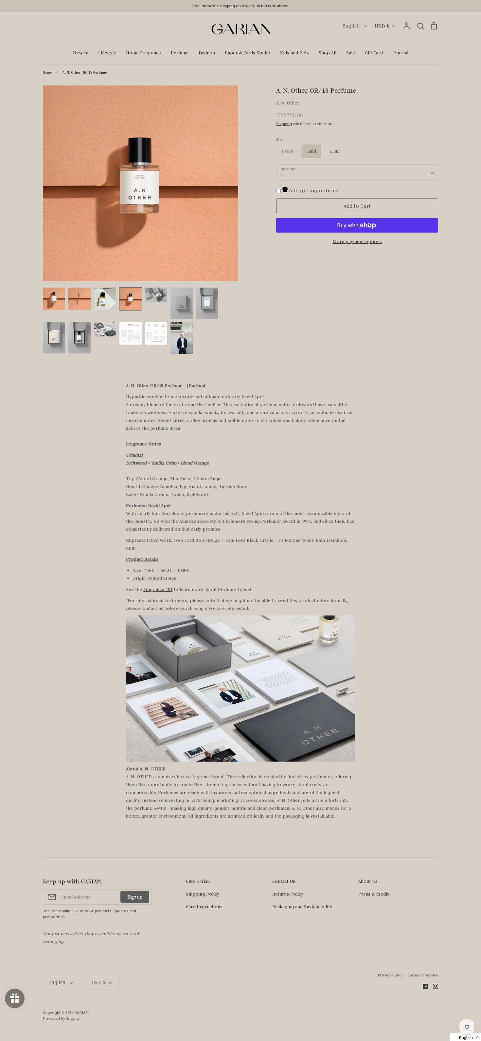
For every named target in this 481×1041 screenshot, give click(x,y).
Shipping (284, 123)
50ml (311, 151)
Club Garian (198, 881)
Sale (350, 53)
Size (280, 139)
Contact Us (283, 881)
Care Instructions (204, 907)
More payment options (357, 241)
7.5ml (334, 151)
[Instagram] (433, 986)
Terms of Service (423, 975)
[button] (465, 1037)
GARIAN (81, 1012)
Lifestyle (107, 53)
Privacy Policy (390, 975)
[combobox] (357, 172)
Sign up (134, 897)
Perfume (180, 53)
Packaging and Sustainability (302, 907)
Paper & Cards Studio (247, 53)
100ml (287, 151)
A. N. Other (287, 103)
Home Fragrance (143, 53)
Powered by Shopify (61, 1018)
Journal (400, 53)
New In (80, 53)
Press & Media (373, 894)
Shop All (327, 53)
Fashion (207, 53)
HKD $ (382, 26)
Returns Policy (287, 894)
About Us (368, 881)
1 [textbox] (282, 176)
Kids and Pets (294, 53)
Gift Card (374, 53)
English (351, 26)
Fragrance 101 (157, 589)
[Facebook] (423, 986)
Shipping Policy (202, 894)
